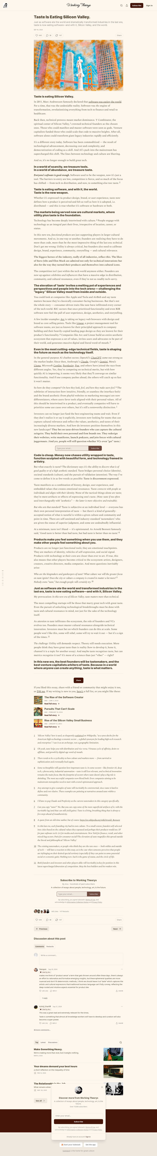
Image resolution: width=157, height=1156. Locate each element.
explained (79, 735)
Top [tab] (36, 1042)
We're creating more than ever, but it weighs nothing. (56, 1053)
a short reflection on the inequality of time (51, 1070)
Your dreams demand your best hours (55, 1066)
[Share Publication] (126, 5)
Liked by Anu (46, 972)
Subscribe (136, 5)
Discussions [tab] (52, 1042)
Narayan (42, 969)
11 (49, 636)
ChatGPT (96, 358)
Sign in (149, 5)
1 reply (44, 998)
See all (39, 1100)
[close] (102, 1087)
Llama (37, 365)
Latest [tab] (43, 1042)
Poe (77, 365)
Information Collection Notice (78, 1130)
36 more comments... (42, 1030)
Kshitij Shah (44, 1006)
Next (115, 929)
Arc (62, 319)
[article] (78, 1054)
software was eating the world (105, 102)
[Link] (30, 96)
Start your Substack (72, 1144)
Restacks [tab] (50, 946)
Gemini (104, 362)
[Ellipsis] (122, 969)
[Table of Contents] (2, 578)
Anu (45, 700)
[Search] (121, 5)
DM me (41, 691)
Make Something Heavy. (48, 1049)
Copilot (57, 365)
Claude (84, 362)
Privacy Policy (97, 1130)
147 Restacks (64, 911)
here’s (80, 691)
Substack (66, 1151)
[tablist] (44, 946)
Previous (43, 929)
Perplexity (68, 365)
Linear (80, 323)
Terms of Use (90, 1127)
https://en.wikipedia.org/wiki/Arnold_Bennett (100, 820)
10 (92, 581)
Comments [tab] (39, 946)
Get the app (91, 1144)
